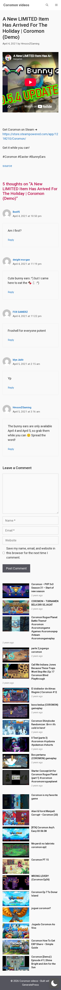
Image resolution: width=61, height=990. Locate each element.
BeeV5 (16, 212)
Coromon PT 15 (40, 859)
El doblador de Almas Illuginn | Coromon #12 (44, 690)
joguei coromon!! (41, 908)
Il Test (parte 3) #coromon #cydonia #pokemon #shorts (43, 741)
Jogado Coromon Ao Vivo (43, 926)
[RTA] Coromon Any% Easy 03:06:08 (43, 829)
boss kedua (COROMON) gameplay (44, 706)
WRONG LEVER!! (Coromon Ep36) (40, 878)
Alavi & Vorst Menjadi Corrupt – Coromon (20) (44, 813)
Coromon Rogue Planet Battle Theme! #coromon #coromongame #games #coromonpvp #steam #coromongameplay (44, 628)
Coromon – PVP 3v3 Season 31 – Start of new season (42, 588)
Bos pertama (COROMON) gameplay (43, 756)
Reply (11, 239)
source (7, 166)
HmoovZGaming (22, 407)
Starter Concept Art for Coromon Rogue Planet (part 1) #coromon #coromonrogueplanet (44, 776)
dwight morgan (21, 259)
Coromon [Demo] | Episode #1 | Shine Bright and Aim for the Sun (43, 962)
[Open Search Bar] (47, 5)
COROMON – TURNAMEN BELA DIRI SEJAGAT (44, 603)
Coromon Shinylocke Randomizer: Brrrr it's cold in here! (43, 724)
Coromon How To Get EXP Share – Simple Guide (43, 944)
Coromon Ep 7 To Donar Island (44, 894)
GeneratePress (30, 984)
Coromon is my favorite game (44, 797)
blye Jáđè (18, 359)
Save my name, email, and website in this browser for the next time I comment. (30, 553)
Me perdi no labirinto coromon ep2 (42, 845)
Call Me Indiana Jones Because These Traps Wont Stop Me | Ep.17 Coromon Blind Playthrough (43, 671)
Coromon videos (16, 5)
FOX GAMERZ (20, 312)
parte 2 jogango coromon (40, 650)
